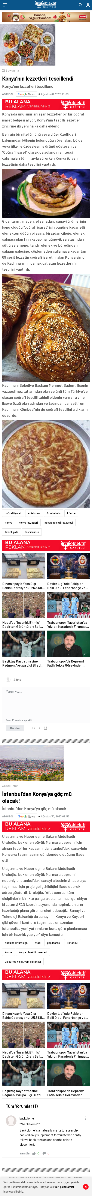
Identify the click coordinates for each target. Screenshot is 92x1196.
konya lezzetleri (28, 522)
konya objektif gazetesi (59, 522)
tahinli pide (11, 532)
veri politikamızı (64, 1187)
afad (37, 942)
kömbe (71, 513)
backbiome (26, 1118)
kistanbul (72, 942)
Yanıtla (24, 1153)
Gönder (15, 728)
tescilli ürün (32, 532)
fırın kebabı (54, 513)
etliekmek (34, 513)
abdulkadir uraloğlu (16, 942)
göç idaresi (53, 942)
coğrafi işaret (13, 513)
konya (8, 522)
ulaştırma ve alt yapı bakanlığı (23, 961)
